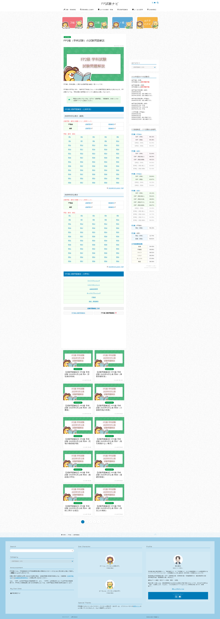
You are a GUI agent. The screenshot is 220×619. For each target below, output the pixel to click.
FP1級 (133, 225)
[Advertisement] (78, 332)
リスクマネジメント (93, 285)
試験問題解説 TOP (93, 308)
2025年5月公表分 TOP (116, 267)
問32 (81, 162)
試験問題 (88, 124)
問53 (93, 178)
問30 (117, 157)
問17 (81, 149)
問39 (105, 166)
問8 (94, 141)
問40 (117, 166)
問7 (82, 141)
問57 (81, 182)
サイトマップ (65, 616)
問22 (81, 153)
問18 (93, 149)
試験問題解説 (123, 9)
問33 (93, 162)
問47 (81, 174)
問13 (93, 145)
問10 (117, 141)
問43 (93, 170)
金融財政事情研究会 (21, 578)
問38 (93, 166)
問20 (117, 149)
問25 (117, 153)
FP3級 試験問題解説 (78, 313)
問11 (69, 145)
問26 (69, 157)
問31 (69, 162)
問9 (106, 141)
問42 (81, 170)
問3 (94, 137)
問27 (81, 157)
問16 (69, 149)
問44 (105, 170)
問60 (117, 182)
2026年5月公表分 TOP (116, 188)
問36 (69, 166)
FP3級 (133, 134)
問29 (105, 157)
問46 (69, 174)
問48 (93, 174)
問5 (118, 137)
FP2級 (133, 173)
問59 (105, 182)
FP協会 (139, 134)
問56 (69, 182)
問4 (106, 137)
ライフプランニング (93, 280)
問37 (81, 166)
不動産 (94, 297)
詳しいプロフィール (178, 589)
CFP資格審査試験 (137, 244)
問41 (69, 170)
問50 (117, 174)
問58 (93, 182)
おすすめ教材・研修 (106, 9)
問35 (117, 162)
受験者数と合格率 (88, 9)
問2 (82, 137)
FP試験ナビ (110, 4)
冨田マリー (136, 606)
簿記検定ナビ (16, 593)
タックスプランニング (94, 293)
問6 (70, 141)
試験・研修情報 (71, 9)
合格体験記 (152, 9)
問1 (70, 137)
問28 (93, 157)
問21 (69, 153)
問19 (105, 149)
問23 (93, 153)
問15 (117, 145)
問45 (117, 170)
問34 (105, 162)
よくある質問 (138, 9)
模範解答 (111, 124)
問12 (81, 145)
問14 (105, 145)
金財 (138, 151)
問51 (69, 178)
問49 (105, 174)
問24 (105, 153)
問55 (117, 178)
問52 (81, 178)
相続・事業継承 (93, 301)
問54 (105, 178)
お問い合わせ (74, 616)
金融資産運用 (94, 289)
